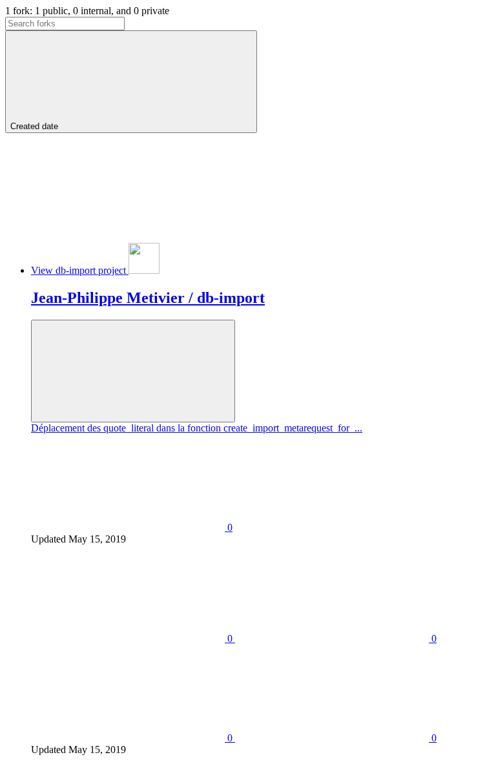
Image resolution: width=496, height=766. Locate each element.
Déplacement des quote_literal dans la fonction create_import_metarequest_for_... (196, 427)
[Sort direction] (102, 226)
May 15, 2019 (97, 538)
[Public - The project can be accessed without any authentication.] (133, 371)
